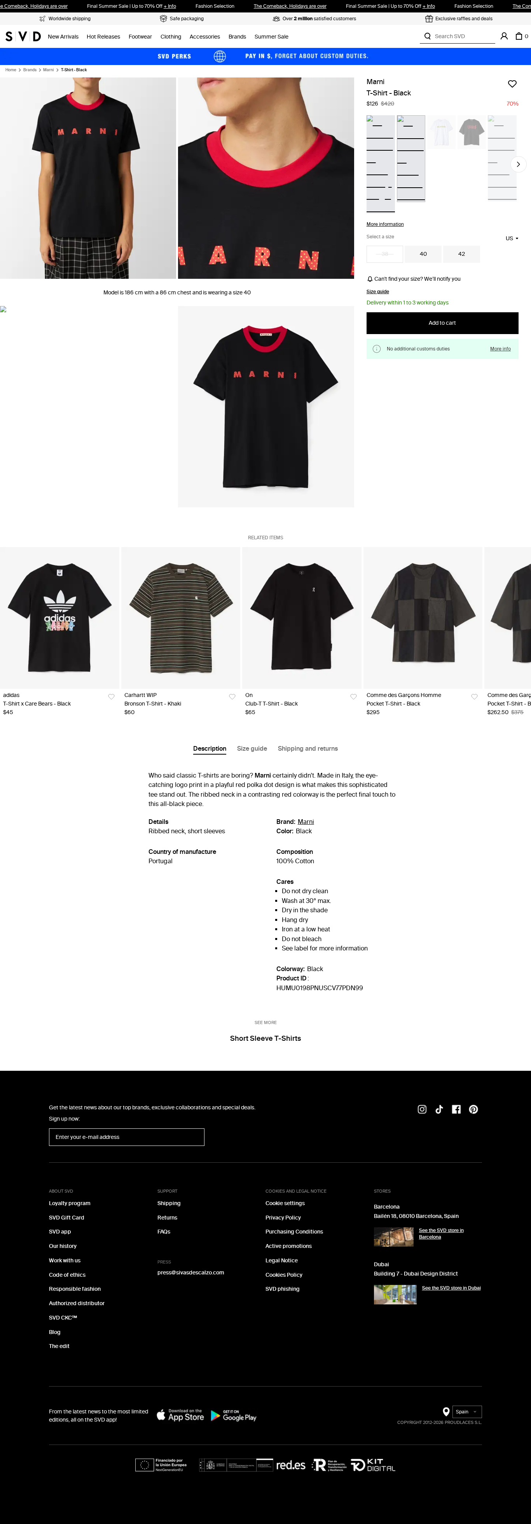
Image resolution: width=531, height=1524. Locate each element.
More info (500, 348)
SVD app (60, 1231)
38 (385, 254)
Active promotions (289, 1246)
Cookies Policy (284, 1275)
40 (423, 254)
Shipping (169, 1203)
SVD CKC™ (63, 1318)
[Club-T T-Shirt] (302, 618)
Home (10, 70)
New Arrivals (63, 36)
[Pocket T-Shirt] (423, 618)
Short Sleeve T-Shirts (265, 1038)
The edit (59, 1346)
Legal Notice (282, 1260)
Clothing (171, 36)
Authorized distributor (77, 1303)
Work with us (64, 1260)
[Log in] (504, 36)
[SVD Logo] (23, 36)
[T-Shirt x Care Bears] (59, 618)
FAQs (163, 1231)
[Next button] (518, 164)
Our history (63, 1246)
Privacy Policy (283, 1217)
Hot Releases (103, 36)
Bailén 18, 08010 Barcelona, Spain (416, 1216)
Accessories (205, 36)
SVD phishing (283, 1289)
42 (461, 254)
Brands (237, 36)
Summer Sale (271, 36)
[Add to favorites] (512, 83)
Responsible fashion (75, 1289)
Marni (48, 70)
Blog (55, 1332)
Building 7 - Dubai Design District (416, 1274)
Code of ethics (67, 1275)
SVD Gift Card (66, 1217)
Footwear (140, 36)
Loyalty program (70, 1203)
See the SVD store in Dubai (451, 1288)
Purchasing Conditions (294, 1231)
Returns (167, 1217)
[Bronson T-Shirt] (181, 618)
